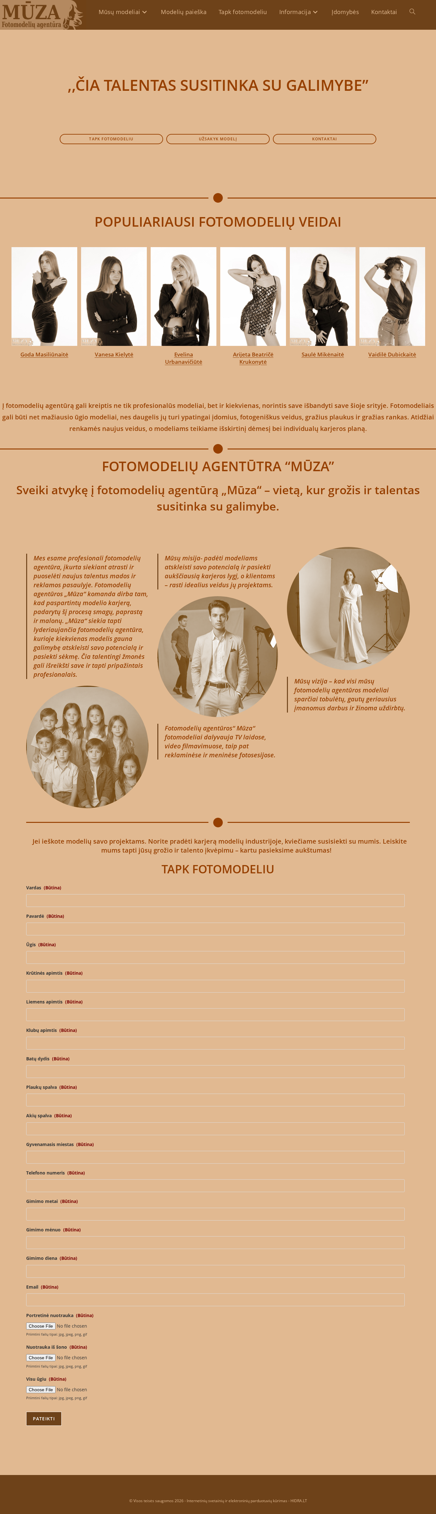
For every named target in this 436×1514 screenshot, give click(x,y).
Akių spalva (49, 1116)
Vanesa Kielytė (114, 354)
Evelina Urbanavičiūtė (183, 358)
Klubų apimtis (51, 1030)
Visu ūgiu (46, 1379)
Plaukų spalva (51, 1087)
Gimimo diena (51, 1258)
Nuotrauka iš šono (56, 1347)
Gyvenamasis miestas (60, 1144)
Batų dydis (48, 1059)
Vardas (43, 888)
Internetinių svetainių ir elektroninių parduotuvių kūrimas (237, 1500)
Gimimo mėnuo (53, 1230)
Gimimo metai (52, 1201)
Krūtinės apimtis (54, 973)
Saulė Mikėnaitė (323, 354)
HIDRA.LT (298, 1500)
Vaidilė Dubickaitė (392, 354)
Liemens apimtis (54, 1002)
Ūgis (41, 945)
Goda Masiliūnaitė (44, 354)
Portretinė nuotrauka (60, 1315)
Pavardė (45, 916)
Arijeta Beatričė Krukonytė (253, 358)
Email (42, 1287)
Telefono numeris (55, 1173)
